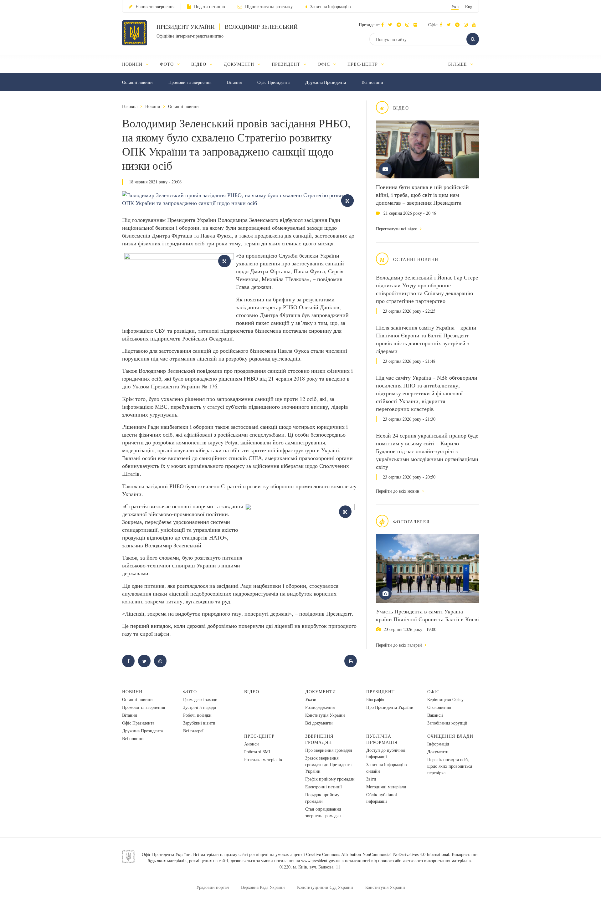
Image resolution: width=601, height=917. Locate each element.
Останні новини (137, 82)
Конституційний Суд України (325, 887)
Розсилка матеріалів (263, 759)
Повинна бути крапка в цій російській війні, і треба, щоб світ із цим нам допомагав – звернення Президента (422, 194)
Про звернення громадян (328, 750)
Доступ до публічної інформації (385, 753)
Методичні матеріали (386, 787)
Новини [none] (133, 64)
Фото (190, 691)
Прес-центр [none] (363, 64)
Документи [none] (240, 64)
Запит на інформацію (330, 6)
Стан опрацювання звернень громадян (323, 812)
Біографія (375, 699)
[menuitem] (138, 64)
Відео (251, 691)
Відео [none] (199, 64)
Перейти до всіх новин (398, 491)
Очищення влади (450, 736)
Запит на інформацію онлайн (386, 767)
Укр (455, 6)
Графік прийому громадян (330, 779)
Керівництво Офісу (445, 699)
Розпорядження (320, 707)
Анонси (251, 744)
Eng (468, 6)
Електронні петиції (323, 787)
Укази (310, 699)
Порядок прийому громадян (322, 797)
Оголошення (439, 707)
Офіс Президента (273, 82)
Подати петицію (209, 6)
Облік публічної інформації (381, 797)
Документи (320, 691)
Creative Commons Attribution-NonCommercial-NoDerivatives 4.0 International (377, 854)
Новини (152, 106)
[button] (391, 25)
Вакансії (435, 715)
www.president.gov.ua (320, 860)
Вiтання (234, 82)
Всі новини (372, 82)
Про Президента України (390, 707)
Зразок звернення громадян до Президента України (328, 764)
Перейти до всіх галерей (399, 645)
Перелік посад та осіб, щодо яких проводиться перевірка (449, 766)
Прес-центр (259, 736)
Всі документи (319, 723)
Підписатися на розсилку (269, 6)
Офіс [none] (324, 64)
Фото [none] (167, 64)
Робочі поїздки (197, 715)
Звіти (371, 779)
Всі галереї (193, 731)
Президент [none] (287, 64)
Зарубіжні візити (199, 723)
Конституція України (325, 715)
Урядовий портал (212, 887)
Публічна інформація (382, 739)
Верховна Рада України (263, 887)
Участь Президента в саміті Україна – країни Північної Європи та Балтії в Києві (427, 615)
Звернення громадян (319, 739)
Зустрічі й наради (199, 707)
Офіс (433, 691)
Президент (380, 691)
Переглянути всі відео (397, 229)
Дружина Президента (325, 82)
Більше (458, 64)
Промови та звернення (189, 82)
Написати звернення (155, 6)
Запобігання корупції (447, 723)
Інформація (438, 744)
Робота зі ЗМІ (257, 752)
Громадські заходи (200, 699)
